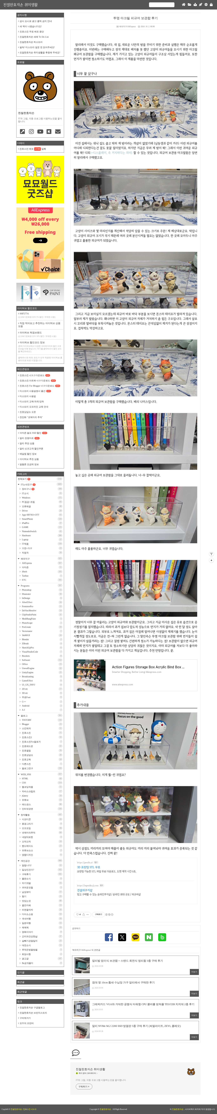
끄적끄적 (41, 841)
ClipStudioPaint (41, 614)
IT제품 (41, 544)
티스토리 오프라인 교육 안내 (34, 407)
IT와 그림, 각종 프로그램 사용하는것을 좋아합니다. (101, 1080)
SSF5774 (36, 315)
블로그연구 (41, 768)
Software (41, 660)
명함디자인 (41, 855)
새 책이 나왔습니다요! (31, 26)
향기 (41, 896)
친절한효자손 (106, 1109)
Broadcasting (41, 676)
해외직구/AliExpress (127, 26)
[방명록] (195, 4)
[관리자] (206, 4)
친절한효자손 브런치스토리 (33, 1013)
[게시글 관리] (88, 914)
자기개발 (41, 883)
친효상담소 (41, 755)
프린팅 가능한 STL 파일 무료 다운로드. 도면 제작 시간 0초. (106, 871)
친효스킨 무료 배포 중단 (32, 31)
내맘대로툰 (41, 837)
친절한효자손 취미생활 (20, 4)
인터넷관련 (41, 809)
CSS (41, 783)
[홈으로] (184, 4)
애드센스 (41, 804)
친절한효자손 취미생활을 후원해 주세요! (40, 52)
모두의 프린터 (27, 1023)
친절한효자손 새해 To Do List (34, 37)
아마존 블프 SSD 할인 (33, 433)
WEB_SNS (40, 774)
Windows (41, 498)
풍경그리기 (41, 823)
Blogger (41, 724)
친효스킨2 (41, 737)
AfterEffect (41, 602)
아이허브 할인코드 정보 (39, 347)
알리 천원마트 (29, 438)
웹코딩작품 (41, 787)
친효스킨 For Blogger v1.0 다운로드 (39, 386)
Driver (41, 511)
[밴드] (162, 937)
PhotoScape (41, 623)
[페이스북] (109, 937)
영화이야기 (41, 932)
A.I (41, 710)
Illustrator (41, 594)
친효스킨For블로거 (41, 741)
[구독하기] (211, 560)
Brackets (41, 656)
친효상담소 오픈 (28, 412)
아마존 (41, 567)
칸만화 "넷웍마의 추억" (31, 417)
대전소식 (41, 945)
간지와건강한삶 (41, 936)
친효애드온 (41, 746)
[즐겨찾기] (22, 132)
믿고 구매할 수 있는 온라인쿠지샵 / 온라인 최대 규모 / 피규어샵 (109, 894)
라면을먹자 (41, 909)
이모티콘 (41, 819)
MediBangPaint (41, 619)
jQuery (41, 796)
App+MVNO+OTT (41, 515)
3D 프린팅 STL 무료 (88, 867)
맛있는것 (41, 901)
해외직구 (40, 558)
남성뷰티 (41, 892)
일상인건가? (41, 870)
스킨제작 (41, 728)
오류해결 (41, 506)
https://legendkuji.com (87, 885)
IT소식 (41, 493)
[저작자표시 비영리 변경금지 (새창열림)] (109, 914)
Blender (41, 639)
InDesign (41, 598)
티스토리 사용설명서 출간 (35, 391)
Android (41, 706)
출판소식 (41, 878)
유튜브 (41, 800)
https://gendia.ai (85, 862)
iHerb (41, 571)
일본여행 (41, 923)
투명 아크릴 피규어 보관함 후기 (135, 18)
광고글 (41, 958)
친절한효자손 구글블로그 (32, 1007)
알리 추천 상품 (27, 443)
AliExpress (41, 563)
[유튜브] (40, 132)
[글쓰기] (200, 4)
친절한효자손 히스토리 (31, 42)
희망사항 (41, 954)
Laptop (41, 539)
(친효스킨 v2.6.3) (29, 1109)
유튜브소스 (41, 850)
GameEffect (41, 681)
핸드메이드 (41, 846)
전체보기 (39, 479)
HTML (41, 778)
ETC (41, 580)
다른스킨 (41, 764)
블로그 (40, 715)
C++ (41, 701)
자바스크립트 (41, 791)
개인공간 (40, 860)
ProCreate (41, 627)
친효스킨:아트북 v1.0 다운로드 (37, 380)
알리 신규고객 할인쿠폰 (31, 449)
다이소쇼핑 (41, 914)
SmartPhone (41, 519)
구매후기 (41, 874)
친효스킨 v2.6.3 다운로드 (34, 375)
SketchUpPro (41, 648)
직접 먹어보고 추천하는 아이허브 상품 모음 (39, 325)
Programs (40, 585)
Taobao (41, 576)
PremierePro (41, 606)
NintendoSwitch (41, 531)
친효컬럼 (41, 750)
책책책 (41, 927)
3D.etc (41, 693)
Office (41, 664)
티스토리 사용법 (28, 396)
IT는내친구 (40, 484)
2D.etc (41, 689)
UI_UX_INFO (41, 685)
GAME (41, 527)
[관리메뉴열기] (211, 553)
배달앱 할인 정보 (28, 454)
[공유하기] (84, 914)
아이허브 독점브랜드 (37, 334)
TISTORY (41, 720)
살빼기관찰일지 (41, 941)
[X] (122, 937)
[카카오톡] (135, 937)
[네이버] (149, 937)
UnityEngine (41, 672)
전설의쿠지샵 (84, 890)
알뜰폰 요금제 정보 (29, 464)
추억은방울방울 (41, 949)
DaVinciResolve (41, 610)
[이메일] (57, 132)
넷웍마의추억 (41, 832)
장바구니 (41, 489)
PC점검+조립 (41, 502)
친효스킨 (41, 733)
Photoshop (41, 590)
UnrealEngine (41, 668)
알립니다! (41, 865)
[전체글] (190, 4)
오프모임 (41, 828)
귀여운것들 (41, 887)
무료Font (41, 697)
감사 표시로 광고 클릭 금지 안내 (36, 21)
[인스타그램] (31, 132)
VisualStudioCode (41, 652)
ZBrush (41, 643)
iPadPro (41, 523)
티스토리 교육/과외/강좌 (32, 401)
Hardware (41, 535)
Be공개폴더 (41, 963)
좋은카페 (41, 905)
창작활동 (40, 814)
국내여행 (41, 918)
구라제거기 (25, 1018)
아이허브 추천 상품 (29, 459)
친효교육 (41, 759)
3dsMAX (41, 635)
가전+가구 (41, 548)
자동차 (41, 552)
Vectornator (41, 631)
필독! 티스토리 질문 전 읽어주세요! (37, 47)
